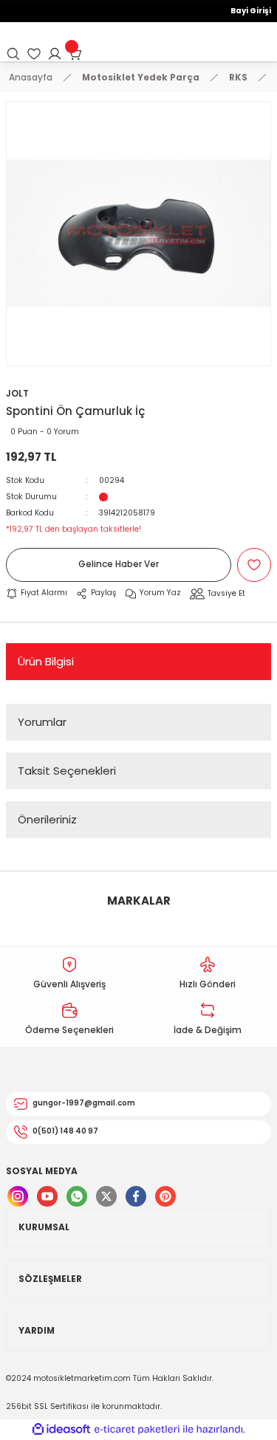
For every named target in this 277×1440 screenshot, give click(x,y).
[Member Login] (54, 54)
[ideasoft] (61, 1429)
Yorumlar (42, 722)
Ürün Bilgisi (46, 661)
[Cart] (75, 54)
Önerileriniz (47, 819)
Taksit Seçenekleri (67, 770)
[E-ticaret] (137, 1429)
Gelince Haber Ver (118, 564)
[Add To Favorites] (254, 565)
